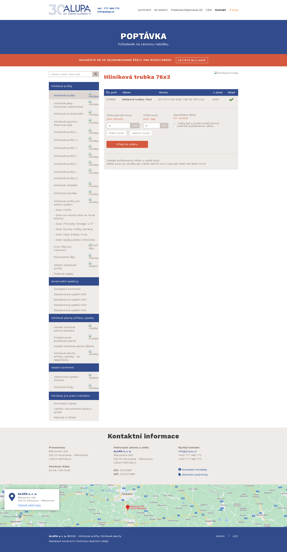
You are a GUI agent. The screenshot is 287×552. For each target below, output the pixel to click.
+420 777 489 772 (189, 455)
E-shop (233, 9)
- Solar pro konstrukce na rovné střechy (74, 217)
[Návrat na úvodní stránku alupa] (71, 10)
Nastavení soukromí (62, 541)
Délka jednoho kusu (119, 117)
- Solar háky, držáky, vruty (70, 234)
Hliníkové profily (61, 86)
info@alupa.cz (105, 11)
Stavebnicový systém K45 (70, 310)
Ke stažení (161, 9)
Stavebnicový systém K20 (70, 294)
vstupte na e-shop (192, 60)
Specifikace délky (185, 116)
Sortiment (144, 9)
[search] (95, 74)
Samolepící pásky (65, 403)
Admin (220, 536)
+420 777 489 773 (189, 459)
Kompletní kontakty (194, 469)
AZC (235, 536)
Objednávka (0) (186, 9)
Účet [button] (209, 9)
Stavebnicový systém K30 (70, 299)
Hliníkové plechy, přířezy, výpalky (72, 317)
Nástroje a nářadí (65, 417)
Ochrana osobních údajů (92, 541)
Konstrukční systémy (64, 281)
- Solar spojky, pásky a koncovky (74, 239)
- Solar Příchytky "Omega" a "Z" (74, 223)
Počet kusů (150, 117)
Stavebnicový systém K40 (70, 305)
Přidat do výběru (127, 144)
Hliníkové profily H (65, 178)
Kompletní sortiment (67, 289)
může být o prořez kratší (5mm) (198, 123)
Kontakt (220, 9)
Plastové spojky (63, 273)
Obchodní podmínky (194, 474)
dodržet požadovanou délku (196, 126)
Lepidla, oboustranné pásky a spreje (73, 410)
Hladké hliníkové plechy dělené (74, 346)
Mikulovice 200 (58, 451)
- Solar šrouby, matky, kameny (73, 229)
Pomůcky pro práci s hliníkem (70, 395)
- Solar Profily (62, 209)
